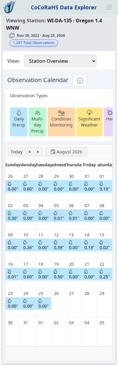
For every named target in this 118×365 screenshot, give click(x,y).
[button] (16, 151)
